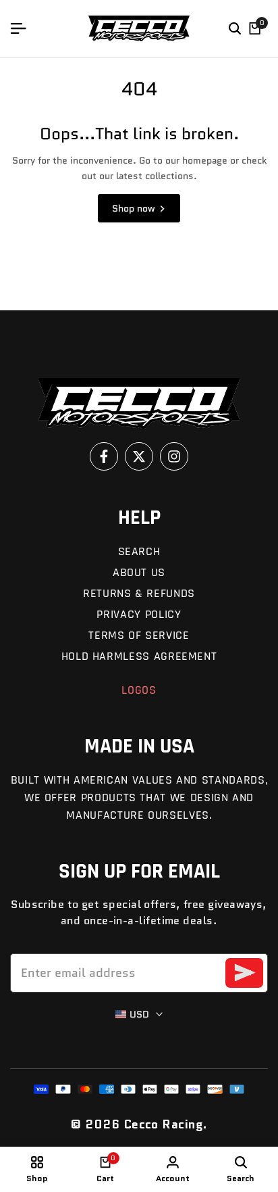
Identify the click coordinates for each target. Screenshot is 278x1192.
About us (139, 572)
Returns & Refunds (139, 593)
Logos (138, 690)
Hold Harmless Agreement (139, 656)
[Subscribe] (244, 972)
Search (139, 551)
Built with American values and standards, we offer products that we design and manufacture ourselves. (139, 797)
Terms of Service (138, 635)
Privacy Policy (138, 614)
